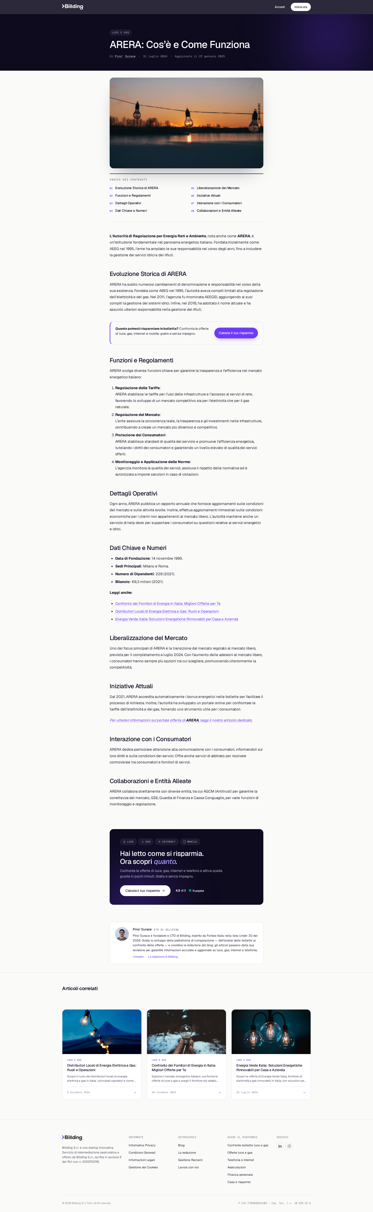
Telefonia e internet (241, 1160)
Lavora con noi (188, 1167)
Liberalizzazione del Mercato (218, 188)
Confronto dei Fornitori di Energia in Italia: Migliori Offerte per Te (168, 603)
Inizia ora (300, 7)
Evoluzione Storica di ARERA (136, 188)
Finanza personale (240, 1175)
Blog (181, 1145)
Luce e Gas (120, 32)
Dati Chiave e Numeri (131, 211)
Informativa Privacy (142, 1145)
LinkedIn (138, 957)
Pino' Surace (125, 56)
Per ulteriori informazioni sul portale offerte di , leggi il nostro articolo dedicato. (181, 720)
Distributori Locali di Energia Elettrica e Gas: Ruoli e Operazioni (167, 611)
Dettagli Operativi (128, 203)
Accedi (280, 7)
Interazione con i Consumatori (219, 203)
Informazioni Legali (142, 1160)
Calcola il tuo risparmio (236, 333)
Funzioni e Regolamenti (133, 195)
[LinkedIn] (280, 1146)
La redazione (187, 1153)
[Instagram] (289, 1146)
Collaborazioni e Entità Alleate (219, 211)
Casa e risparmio (239, 1182)
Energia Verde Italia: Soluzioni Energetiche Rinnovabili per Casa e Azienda (176, 619)
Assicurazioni (237, 1167)
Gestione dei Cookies (143, 1167)
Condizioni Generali (142, 1153)
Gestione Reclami (190, 1160)
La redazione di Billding (163, 957)
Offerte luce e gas (240, 1153)
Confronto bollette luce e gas (248, 1145)
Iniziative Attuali (208, 195)
